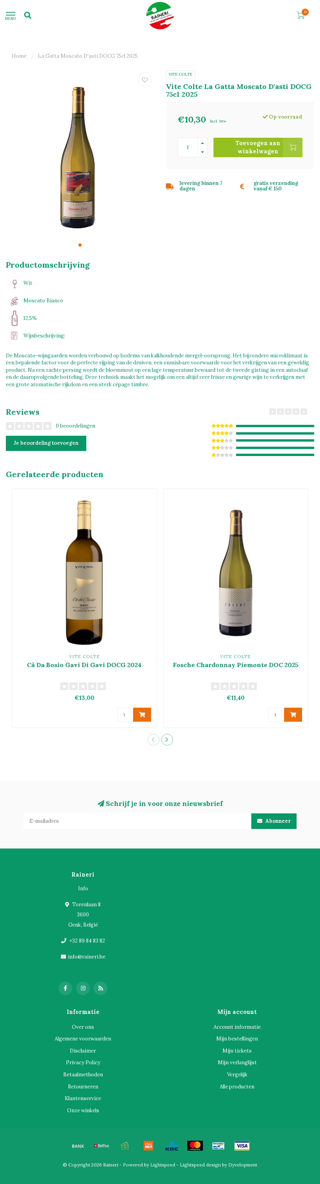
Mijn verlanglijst (237, 1062)
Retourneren (83, 1086)
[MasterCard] (195, 1146)
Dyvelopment (242, 1165)
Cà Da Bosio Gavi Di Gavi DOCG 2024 (84, 665)
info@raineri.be (86, 956)
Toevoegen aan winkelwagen (258, 147)
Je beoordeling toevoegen (46, 443)
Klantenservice (83, 1098)
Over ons (83, 1027)
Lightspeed (162, 1165)
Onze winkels (83, 1110)
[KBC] (171, 1146)
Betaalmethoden (83, 1074)
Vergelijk (237, 1074)
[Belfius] (101, 1146)
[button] (80, 245)
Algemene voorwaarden (83, 1038)
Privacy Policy (83, 1062)
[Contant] (125, 1146)
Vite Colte (180, 74)
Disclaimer (83, 1050)
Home (19, 56)
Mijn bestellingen (237, 1038)
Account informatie (237, 1027)
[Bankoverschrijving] (78, 1146)
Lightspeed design (200, 1165)
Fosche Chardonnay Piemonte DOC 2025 (236, 665)
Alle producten (237, 1086)
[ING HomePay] (148, 1146)
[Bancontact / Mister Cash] (218, 1146)
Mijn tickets (237, 1050)
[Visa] (242, 1146)
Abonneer (277, 821)
